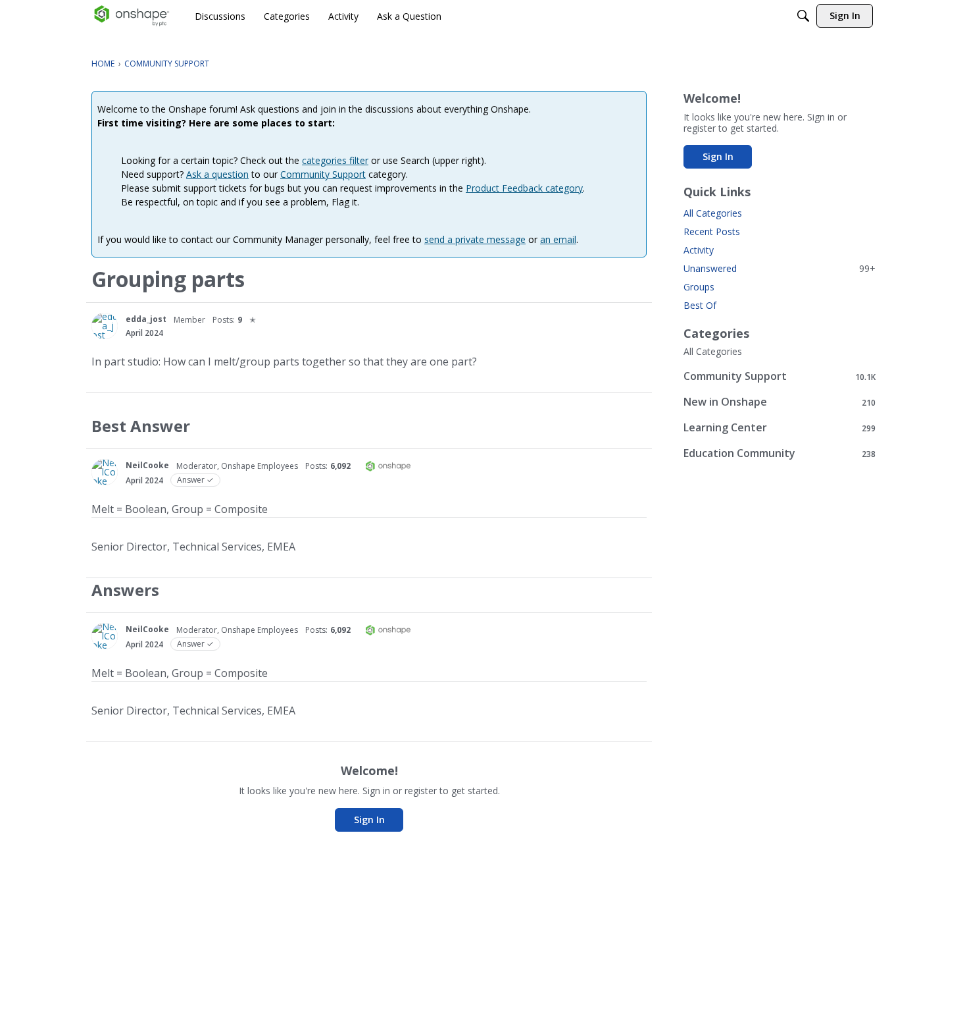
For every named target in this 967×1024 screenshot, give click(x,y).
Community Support (323, 174)
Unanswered (779, 268)
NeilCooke (147, 465)
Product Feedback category (524, 188)
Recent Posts (711, 231)
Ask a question (217, 174)
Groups (698, 287)
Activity (698, 250)
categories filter (335, 160)
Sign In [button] (369, 819)
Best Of (699, 305)
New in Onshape (779, 402)
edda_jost (146, 319)
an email (558, 239)
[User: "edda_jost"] (104, 326)
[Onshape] (132, 15)
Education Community (779, 453)
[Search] (803, 16)
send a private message (475, 239)
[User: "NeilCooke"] (104, 472)
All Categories (712, 213)
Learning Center (779, 428)
